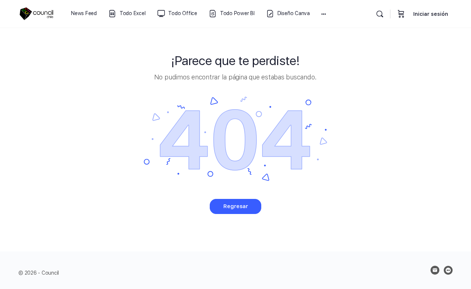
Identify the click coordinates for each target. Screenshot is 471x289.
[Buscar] (379, 14)
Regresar (235, 206)
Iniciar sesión (430, 14)
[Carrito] (401, 14)
